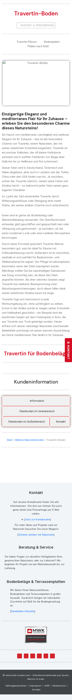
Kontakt (36, 689)
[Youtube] (32, 656)
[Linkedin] (39, 656)
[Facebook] (19, 656)
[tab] (36, 401)
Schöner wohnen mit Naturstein (36, 534)
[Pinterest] (52, 656)
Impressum (35, 685)
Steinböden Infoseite (22, 611)
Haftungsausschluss (16, 685)
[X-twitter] (26, 656)
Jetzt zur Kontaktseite (37, 519)
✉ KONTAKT (68, 350)
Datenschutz (59, 685)
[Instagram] (46, 656)
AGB (46, 685)
